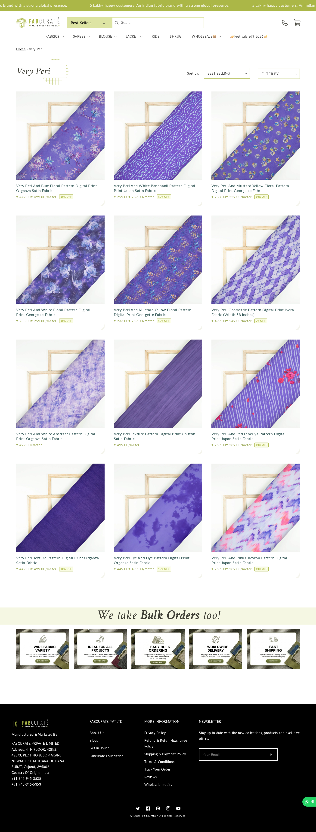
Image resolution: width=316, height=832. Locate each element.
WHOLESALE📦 (204, 36)
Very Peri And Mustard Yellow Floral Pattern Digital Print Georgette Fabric (250, 188)
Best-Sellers (81, 22)
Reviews (150, 777)
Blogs (94, 740)
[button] (297, 23)
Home (20, 49)
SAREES (79, 36)
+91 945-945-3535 (26, 778)
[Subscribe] (271, 754)
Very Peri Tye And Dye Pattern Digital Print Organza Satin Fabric (152, 560)
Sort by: (193, 73)
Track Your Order (157, 769)
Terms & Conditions (159, 762)
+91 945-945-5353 (26, 784)
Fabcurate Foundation (107, 756)
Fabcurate (149, 815)
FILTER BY (270, 74)
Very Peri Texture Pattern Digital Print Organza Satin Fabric (57, 560)
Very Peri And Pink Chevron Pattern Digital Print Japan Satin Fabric (249, 560)
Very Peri (36, 49)
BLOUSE (105, 36)
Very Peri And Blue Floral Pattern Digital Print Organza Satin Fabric (56, 188)
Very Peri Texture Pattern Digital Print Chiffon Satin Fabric (154, 436)
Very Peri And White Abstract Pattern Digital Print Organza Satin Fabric (55, 436)
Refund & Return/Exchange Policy (165, 743)
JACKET (132, 36)
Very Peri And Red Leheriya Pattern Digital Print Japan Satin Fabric (248, 436)
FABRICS (52, 36)
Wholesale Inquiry (158, 784)
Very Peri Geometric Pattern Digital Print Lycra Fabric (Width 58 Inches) (252, 312)
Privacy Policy (155, 733)
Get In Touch (99, 748)
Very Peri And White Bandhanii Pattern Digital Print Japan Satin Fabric (154, 188)
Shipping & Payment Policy (165, 754)
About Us (97, 733)
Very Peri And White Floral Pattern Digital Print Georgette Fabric (53, 312)
